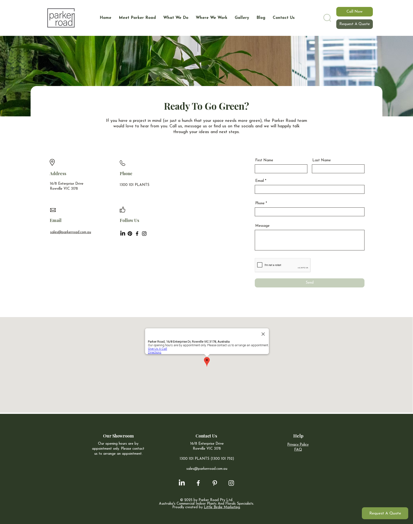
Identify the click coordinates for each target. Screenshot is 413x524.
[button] (327, 18)
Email (259, 181)
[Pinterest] (130, 234)
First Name (264, 160)
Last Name (321, 160)
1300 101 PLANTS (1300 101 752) (207, 459)
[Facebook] (137, 234)
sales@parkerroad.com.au (70, 232)
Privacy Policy (298, 445)
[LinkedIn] (123, 234)
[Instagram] (144, 234)
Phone (260, 203)
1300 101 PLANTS (134, 185)
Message (262, 226)
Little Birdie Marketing (222, 507)
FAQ (298, 450)
